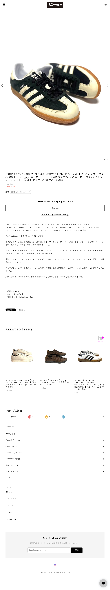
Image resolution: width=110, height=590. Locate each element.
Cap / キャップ (12, 465)
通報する (22, 310)
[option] (55, 85)
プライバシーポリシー (46, 572)
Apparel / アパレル (14, 453)
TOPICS (9, 506)
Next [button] (107, 85)
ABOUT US (11, 499)
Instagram (11, 520)
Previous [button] (2, 85)
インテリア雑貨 (12, 471)
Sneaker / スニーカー (15, 446)
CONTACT (10, 513)
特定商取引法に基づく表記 (62, 572)
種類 (7, 192)
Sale (8, 478)
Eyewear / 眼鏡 (13, 459)
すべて (14, 417)
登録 (77, 550)
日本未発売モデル (13, 440)
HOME (9, 492)
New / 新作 (10, 434)
